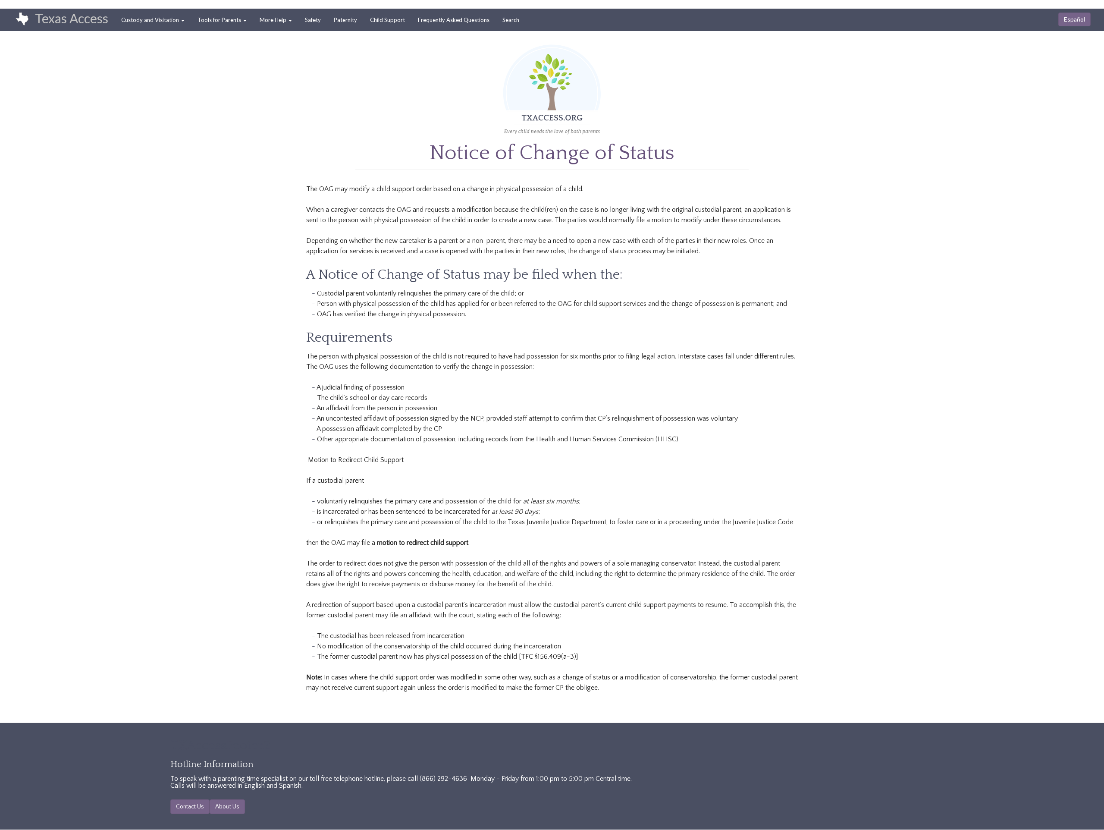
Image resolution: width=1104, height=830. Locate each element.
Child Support (387, 19)
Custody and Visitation (150, 19)
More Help (274, 19)
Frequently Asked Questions (453, 19)
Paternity (345, 19)
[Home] (17, 19)
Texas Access (71, 18)
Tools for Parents (220, 19)
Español (1074, 19)
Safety (313, 19)
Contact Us (190, 806)
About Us (227, 806)
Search (510, 19)
